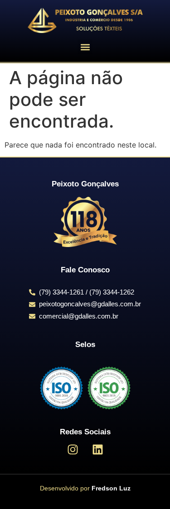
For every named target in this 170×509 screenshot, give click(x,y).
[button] (85, 46)
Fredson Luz (111, 488)
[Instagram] (72, 449)
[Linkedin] (97, 449)
